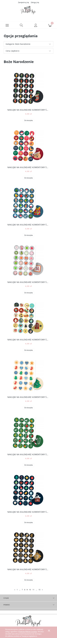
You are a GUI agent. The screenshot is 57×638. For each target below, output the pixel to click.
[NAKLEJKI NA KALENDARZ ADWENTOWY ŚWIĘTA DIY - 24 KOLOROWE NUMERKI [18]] (28, 490)
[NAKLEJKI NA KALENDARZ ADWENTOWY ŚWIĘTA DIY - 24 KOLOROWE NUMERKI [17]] (28, 433)
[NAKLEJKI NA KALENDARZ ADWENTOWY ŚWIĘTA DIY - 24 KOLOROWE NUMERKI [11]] (28, 146)
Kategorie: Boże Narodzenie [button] (18, 44)
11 (33, 589)
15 (39, 589)
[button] (7, 25)
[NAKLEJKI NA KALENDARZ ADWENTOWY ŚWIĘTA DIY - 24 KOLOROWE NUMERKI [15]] (28, 318)
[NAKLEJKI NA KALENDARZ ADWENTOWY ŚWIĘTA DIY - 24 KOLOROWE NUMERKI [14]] (28, 260)
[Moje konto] (35, 25)
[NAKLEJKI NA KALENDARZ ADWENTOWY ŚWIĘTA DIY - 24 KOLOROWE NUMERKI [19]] (28, 548)
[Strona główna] (28, 11)
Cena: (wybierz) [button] (12, 51)
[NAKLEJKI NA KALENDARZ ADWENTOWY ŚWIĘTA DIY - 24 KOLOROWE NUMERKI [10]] (28, 88)
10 (30, 589)
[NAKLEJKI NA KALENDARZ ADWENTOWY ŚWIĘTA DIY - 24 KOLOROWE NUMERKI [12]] (28, 203)
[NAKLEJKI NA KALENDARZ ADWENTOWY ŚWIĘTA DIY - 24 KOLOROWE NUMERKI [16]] (28, 375)
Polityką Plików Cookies (27, 631)
